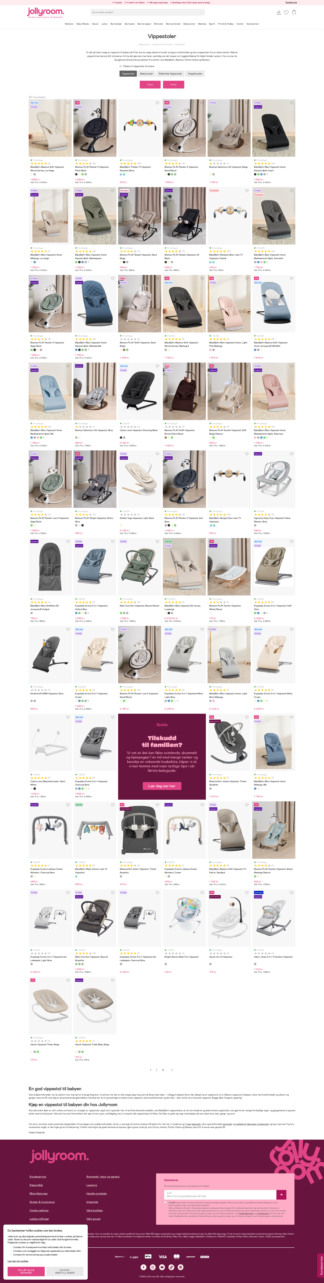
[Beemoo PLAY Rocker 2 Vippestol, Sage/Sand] (82, 174)
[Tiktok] (171, 1267)
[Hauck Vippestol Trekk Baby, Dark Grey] (79, 1052)
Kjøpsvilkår (36, 1185)
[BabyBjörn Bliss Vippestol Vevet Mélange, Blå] (34, 262)
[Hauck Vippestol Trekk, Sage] (38, 1052)
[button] (286, 13)
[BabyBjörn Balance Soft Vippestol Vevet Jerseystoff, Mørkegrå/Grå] (258, 350)
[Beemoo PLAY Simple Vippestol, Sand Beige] (121, 262)
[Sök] (201, 12)
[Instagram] (153, 1267)
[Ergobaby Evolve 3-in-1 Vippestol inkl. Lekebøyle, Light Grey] (31, 964)
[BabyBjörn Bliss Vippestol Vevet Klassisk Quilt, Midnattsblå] (261, 174)
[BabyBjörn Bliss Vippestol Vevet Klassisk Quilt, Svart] (255, 174)
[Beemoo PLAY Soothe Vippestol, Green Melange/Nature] (213, 437)
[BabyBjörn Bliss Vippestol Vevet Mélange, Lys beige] (31, 262)
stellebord (241, 1124)
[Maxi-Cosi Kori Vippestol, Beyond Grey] (127, 613)
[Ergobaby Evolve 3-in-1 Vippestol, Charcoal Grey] (76, 788)
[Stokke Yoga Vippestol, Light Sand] (121, 525)
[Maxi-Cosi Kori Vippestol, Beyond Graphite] (124, 613)
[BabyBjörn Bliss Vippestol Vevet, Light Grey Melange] (213, 350)
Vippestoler (179, 44)
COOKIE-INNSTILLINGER (65, 1271)
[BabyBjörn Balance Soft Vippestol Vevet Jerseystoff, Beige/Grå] (261, 350)
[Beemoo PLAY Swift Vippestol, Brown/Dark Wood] (124, 350)
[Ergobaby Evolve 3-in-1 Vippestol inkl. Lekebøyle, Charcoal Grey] (121, 964)
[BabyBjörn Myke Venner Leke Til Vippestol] (76, 876)
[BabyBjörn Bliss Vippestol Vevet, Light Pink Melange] (210, 350)
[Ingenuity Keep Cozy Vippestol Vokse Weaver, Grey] (255, 525)
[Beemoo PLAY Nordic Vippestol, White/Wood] (210, 613)
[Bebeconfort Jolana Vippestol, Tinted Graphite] (210, 788)
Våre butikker (94, 1210)
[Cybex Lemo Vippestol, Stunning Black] (121, 437)
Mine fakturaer (39, 1193)
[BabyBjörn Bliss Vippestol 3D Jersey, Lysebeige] (166, 613)
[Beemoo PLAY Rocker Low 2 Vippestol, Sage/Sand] (31, 525)
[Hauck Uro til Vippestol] (210, 964)
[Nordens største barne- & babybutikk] (45, 11)
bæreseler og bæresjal (258, 1124)
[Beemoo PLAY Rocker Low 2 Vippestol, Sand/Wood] (34, 525)
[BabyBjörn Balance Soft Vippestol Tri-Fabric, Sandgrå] (210, 876)
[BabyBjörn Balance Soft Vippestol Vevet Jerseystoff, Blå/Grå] (255, 350)
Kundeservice (291, 2)
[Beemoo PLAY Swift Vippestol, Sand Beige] (121, 350)
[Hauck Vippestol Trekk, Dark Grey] (34, 1052)
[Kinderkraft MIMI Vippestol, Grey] (31, 701)
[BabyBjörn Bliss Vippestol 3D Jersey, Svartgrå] (169, 613)
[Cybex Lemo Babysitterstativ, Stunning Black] (34, 788)
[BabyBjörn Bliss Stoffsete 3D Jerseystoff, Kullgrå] (31, 613)
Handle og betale (96, 1193)
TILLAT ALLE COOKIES (26, 1271)
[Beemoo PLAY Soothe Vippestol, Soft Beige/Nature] (210, 437)
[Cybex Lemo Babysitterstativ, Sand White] (31, 788)
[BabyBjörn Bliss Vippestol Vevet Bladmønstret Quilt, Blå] (258, 262)
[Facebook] (143, 1267)
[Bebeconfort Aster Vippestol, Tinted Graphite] (121, 876)
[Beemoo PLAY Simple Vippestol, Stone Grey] (127, 262)
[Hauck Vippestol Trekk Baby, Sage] (82, 1052)
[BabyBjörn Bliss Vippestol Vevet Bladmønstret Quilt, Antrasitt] (255, 262)
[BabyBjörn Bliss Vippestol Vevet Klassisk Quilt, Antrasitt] (264, 174)
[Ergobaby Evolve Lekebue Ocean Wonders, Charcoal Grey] (31, 876)
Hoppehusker (195, 73)
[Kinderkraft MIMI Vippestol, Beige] (34, 701)
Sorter (174, 84)
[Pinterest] (181, 1267)
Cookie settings (39, 1210)
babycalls (196, 1124)
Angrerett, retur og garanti (103, 1176)
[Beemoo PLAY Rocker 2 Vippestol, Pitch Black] (76, 174)
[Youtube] (162, 1267)
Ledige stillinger (39, 1219)
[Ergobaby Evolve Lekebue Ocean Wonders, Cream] (34, 876)
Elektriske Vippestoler (170, 73)
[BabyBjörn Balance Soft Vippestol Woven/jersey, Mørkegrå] (34, 174)
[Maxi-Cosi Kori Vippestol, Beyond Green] (121, 613)
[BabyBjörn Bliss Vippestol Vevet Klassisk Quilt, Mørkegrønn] (258, 174)
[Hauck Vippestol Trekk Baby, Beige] (76, 1052)
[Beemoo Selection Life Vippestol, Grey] (213, 174)
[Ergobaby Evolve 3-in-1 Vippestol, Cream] (82, 613)
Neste (172, 1070)
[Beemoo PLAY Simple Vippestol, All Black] (124, 262)
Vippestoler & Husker (162, 44)
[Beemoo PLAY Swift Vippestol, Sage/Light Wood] (127, 350)
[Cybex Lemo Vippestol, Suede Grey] (124, 437)
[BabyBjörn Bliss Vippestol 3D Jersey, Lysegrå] (172, 613)
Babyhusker (146, 73)
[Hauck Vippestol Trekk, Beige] (31, 1052)
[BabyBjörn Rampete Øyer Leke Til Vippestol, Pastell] (124, 174)
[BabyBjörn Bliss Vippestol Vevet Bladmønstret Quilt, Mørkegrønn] (264, 262)
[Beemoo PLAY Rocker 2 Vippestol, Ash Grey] (85, 174)
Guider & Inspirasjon (42, 1202)
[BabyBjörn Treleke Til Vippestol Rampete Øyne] (121, 174)
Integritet (92, 1202)
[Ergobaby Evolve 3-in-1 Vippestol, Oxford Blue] (76, 613)
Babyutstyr (144, 44)
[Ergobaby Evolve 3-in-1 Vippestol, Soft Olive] (79, 613)
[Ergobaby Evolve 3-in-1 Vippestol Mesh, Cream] (255, 701)
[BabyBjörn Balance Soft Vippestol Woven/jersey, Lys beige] (31, 174)
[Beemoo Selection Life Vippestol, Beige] (210, 174)
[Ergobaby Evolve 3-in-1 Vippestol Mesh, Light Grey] (85, 613)
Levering (91, 1185)
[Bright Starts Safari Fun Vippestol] (166, 964)
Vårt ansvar (93, 1219)
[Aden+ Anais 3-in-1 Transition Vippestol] (255, 964)
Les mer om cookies (18, 1261)
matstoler (227, 1124)
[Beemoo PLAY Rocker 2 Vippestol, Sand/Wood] (79, 174)
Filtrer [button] (150, 84)
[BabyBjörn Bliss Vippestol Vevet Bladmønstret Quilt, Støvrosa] (261, 262)
